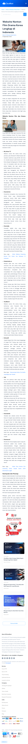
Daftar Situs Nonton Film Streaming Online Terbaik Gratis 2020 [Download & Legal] (14, 468)
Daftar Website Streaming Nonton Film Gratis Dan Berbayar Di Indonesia (14, 256)
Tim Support (8, 663)
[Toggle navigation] (26, 3)
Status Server (5, 705)
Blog (3, 714)
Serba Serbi (17, 9)
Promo (3, 708)
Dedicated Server (6, 677)
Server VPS (4, 671)
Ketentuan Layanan (6, 694)
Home (2, 9)
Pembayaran (5, 702)
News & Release (10, 9)
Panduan (4, 711)
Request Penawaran (6, 697)
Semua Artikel (14, 623)
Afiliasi (3, 688)
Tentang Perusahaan (7, 685)
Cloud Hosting (5, 674)
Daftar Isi (4, 742)
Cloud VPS (4, 669)
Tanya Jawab (5, 691)
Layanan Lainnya (6, 680)
